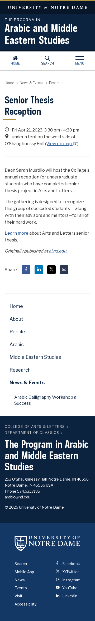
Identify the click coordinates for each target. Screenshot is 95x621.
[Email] (64, 269)
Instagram (70, 580)
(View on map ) (61, 143)
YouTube (69, 588)
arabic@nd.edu (17, 497)
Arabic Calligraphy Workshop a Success (45, 400)
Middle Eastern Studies (35, 357)
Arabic (17, 344)
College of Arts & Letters (35, 427)
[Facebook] (26, 269)
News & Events (31, 83)
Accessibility (25, 604)
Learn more (16, 233)
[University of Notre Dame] (47, 543)
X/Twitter (70, 572)
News (20, 580)
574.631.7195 (28, 491)
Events (54, 83)
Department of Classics (32, 433)
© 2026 (11, 507)
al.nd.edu (57, 251)
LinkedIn (69, 596)
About (16, 319)
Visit (18, 596)
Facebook (70, 563)
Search (47, 63)
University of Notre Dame (47, 7)
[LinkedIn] (39, 269)
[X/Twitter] (51, 269)
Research (20, 370)
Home (15, 63)
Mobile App (24, 572)
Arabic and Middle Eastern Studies (41, 32)
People (17, 331)
